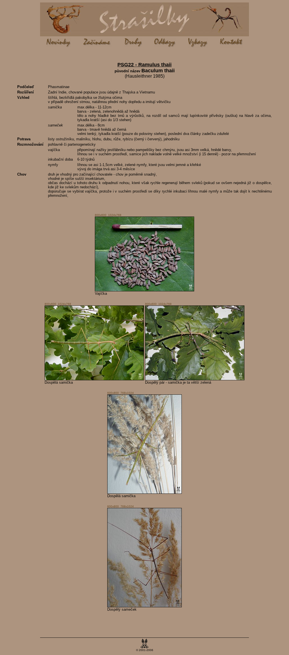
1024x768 (114, 215)
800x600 (100, 215)
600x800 (113, 392)
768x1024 (127, 392)
